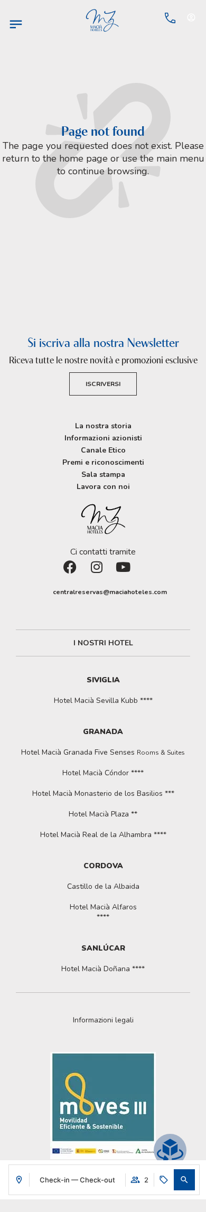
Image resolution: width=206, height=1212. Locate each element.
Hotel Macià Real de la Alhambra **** (103, 835)
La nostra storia (103, 426)
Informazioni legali (103, 1020)
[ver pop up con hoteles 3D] (170, 1150)
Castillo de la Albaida (103, 886)
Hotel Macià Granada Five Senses (103, 752)
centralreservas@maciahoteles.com (110, 592)
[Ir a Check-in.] (148, 18)
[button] (184, 1179)
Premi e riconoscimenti (103, 462)
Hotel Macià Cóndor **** (103, 773)
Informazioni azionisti (103, 438)
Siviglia (103, 680)
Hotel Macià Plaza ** (103, 814)
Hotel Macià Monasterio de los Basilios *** (103, 793)
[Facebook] (76, 573)
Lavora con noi (103, 487)
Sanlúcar (103, 948)
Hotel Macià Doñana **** (103, 969)
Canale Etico (103, 450)
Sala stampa (103, 474)
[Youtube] (129, 573)
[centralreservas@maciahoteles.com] (45, 592)
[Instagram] (103, 573)
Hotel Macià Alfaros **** (103, 912)
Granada (103, 732)
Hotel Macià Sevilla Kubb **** (103, 701)
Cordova (103, 866)
